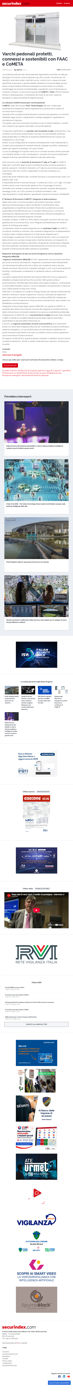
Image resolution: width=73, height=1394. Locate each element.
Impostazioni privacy (9, 1365)
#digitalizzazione (54, 373)
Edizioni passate (43, 791)
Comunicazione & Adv (10, 1354)
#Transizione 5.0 (9, 373)
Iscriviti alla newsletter (36, 1024)
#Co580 (38, 371)
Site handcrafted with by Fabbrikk (14, 1343)
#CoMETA (6, 371)
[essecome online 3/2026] (36, 833)
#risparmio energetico (11, 375)
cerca (67, 3)
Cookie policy (7, 1363)
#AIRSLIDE (22, 371)
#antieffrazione (23, 373)
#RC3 (68, 371)
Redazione (6, 1356)
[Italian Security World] (36, 667)
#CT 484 (54, 371)
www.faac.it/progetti (12, 355)
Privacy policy (7, 1361)
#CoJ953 (46, 371)
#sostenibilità (28, 375)
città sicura (7, 70)
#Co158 (31, 371)
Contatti (5, 1358)
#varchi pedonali (41, 375)
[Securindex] (15, 3)
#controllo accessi (38, 373)
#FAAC (14, 371)
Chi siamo (5, 1352)
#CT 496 (61, 371)
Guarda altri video (42, 888)
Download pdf (10, 365)
